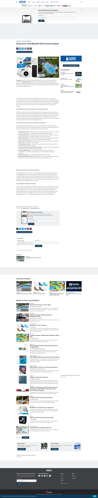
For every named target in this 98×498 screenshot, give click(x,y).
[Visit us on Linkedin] (50, 475)
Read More (54, 449)
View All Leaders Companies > (71, 65)
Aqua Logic (34, 419)
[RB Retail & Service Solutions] (70, 6)
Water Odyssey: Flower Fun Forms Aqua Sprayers (43, 367)
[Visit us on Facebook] (39, 475)
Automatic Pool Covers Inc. (37, 306)
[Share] (20, 49)
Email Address (41, 15)
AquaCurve (34, 327)
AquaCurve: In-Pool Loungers (66, 79)
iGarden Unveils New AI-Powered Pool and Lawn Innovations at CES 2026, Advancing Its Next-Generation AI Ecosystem (44, 389)
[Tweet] (25, 49)
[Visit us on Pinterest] (44, 475)
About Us (38, 494)
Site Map (60, 494)
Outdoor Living (64, 78)
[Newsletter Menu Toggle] (81, 2)
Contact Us (43, 494)
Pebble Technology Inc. (36, 379)
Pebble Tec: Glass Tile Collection (39, 377)
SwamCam (18, 80)
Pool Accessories (26, 41)
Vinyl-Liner (32, 406)
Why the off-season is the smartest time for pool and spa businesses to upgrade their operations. (44, 320)
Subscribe (47, 494)
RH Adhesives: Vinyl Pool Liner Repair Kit (41, 407)
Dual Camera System (26, 81)
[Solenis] (24, 6)
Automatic (28, 256)
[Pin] (28, 49)
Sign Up (41, 20)
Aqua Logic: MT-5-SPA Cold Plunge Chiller (42, 417)
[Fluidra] (35, 5)
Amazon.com (26, 208)
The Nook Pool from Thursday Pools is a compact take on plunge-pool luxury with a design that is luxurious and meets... (44, 430)
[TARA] (47, 6)
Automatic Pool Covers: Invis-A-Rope (33, 257)
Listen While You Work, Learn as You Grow (67, 74)
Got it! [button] (95, 496)
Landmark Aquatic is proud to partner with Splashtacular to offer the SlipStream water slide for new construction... (44, 341)
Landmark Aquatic (35, 338)
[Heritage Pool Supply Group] (53, 5)
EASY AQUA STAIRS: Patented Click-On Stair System (45, 357)
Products (18, 41)
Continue (38, 245)
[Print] (17, 49)
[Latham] (30, 6)
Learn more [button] (34, 496)
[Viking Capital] (41, 5)
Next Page (25, 437)
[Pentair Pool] (59, 6)
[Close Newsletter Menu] (81, 9)
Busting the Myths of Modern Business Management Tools (41, 315)
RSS (57, 494)
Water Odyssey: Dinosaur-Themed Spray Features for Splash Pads (67, 92)
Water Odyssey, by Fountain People (38, 348)
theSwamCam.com (35, 208)
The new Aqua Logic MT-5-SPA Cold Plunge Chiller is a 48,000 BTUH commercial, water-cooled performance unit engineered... (44, 421)
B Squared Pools (35, 399)
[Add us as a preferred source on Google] (31, 49)
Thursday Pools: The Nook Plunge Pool (40, 427)
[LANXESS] (65, 6)
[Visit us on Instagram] (42, 475)
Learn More (21, 449)
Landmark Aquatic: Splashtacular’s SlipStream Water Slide (67, 86)
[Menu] (16, 2)
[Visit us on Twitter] (47, 475)
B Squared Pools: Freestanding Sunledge (41, 397)
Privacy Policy (52, 494)
